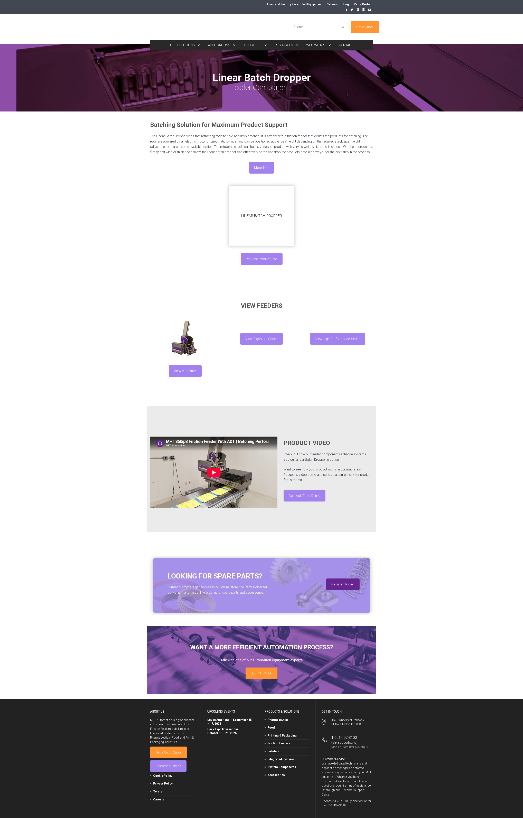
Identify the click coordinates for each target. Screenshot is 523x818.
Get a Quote (365, 27)
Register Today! (342, 584)
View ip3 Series (185, 371)
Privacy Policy (163, 783)
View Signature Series (261, 339)
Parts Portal (362, 4)
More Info (261, 168)
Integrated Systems (281, 759)
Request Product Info (261, 259)
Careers (332, 4)
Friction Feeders (279, 743)
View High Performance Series (337, 339)
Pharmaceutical (278, 719)
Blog (346, 4)
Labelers (273, 751)
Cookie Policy (162, 775)
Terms (157, 791)
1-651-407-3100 (344, 737)
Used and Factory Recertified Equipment (294, 4)
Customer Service (168, 766)
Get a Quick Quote (168, 752)
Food (271, 727)
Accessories (276, 775)
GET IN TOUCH (261, 673)
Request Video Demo (304, 496)
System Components (282, 767)
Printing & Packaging (282, 735)
